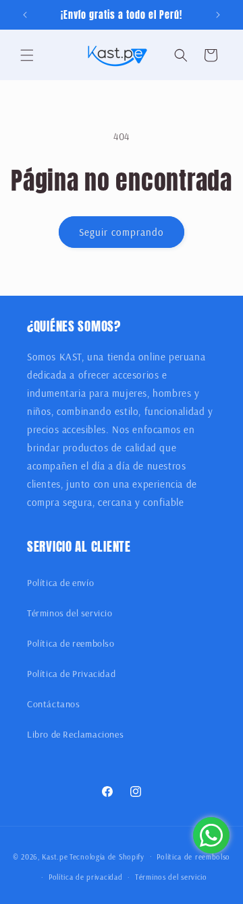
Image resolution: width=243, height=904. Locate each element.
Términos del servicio (70, 613)
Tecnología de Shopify (107, 856)
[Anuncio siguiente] (218, 15)
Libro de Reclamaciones (75, 734)
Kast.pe (55, 856)
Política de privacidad (85, 877)
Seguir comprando (121, 232)
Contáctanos (53, 704)
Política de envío (60, 583)
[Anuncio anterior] (25, 15)
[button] (27, 55)
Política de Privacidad (71, 674)
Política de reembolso (71, 643)
